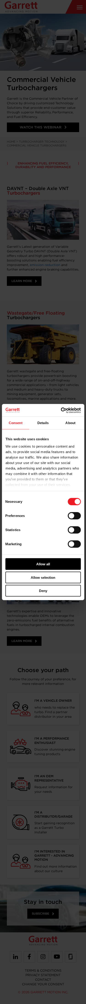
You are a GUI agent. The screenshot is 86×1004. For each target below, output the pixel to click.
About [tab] (70, 423)
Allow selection (43, 577)
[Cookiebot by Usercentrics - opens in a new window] (61, 410)
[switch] (74, 515)
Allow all (43, 564)
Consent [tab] (15, 423)
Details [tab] (43, 423)
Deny (43, 591)
